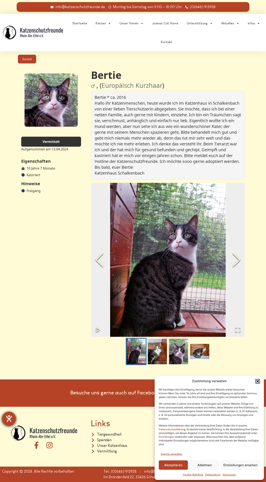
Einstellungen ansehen (240, 465)
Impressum (229, 474)
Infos (251, 23)
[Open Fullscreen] (238, 330)
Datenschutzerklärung (172, 429)
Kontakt (166, 42)
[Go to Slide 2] (157, 351)
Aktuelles (227, 23)
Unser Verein (128, 23)
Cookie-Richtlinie (193, 474)
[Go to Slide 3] (178, 351)
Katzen (100, 23)
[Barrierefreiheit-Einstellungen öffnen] (9, 418)
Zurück (27, 59)
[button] (258, 381)
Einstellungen (166, 436)
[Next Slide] (236, 260)
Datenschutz (212, 474)
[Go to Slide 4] (199, 351)
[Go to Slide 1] (136, 351)
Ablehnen (204, 465)
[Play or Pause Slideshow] (98, 330)
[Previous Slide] (99, 260)
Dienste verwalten (171, 454)
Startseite (79, 23)
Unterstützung (197, 23)
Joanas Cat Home (165, 23)
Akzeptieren (173, 465)
